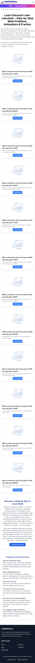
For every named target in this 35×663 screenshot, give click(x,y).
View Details (17, 81)
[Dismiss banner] (33, 6)
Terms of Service (22, 659)
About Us (20, 644)
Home (3, 9)
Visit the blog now (17, 544)
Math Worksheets (21, 6)
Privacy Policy (12, 659)
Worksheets (4, 650)
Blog (2, 647)
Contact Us (21, 647)
